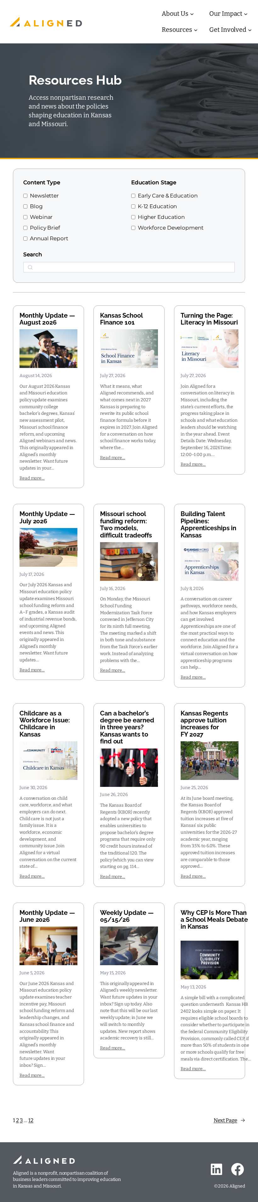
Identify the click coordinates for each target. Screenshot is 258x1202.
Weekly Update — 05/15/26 (127, 916)
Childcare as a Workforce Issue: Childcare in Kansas (45, 724)
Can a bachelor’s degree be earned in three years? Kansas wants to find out (127, 727)
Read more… (32, 478)
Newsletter (44, 195)
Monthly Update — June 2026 (47, 916)
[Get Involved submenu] (250, 30)
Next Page (229, 1120)
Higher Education (161, 217)
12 (30, 1120)
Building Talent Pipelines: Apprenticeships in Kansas (208, 524)
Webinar (41, 217)
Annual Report (49, 238)
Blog (36, 206)
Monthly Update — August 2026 (47, 319)
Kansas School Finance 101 (121, 319)
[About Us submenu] (192, 14)
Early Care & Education (168, 195)
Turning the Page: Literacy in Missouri (209, 319)
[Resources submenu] (196, 30)
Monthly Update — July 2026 (47, 517)
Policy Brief (45, 228)
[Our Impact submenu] (246, 14)
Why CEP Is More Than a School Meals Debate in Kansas (214, 919)
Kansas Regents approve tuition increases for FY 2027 (204, 724)
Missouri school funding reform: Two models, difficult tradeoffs (126, 524)
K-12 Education (157, 206)
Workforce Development (171, 228)
